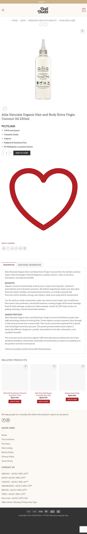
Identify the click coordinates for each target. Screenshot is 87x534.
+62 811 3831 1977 (23, 486)
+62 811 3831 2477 (19, 473)
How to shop (7, 448)
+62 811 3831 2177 (19, 482)
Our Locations (8, 439)
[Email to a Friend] (16, 248)
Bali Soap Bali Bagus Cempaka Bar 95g (43, 394)
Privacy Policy (8, 456)
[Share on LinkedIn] (25, 248)
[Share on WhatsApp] (4, 248)
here (49, 349)
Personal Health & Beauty (42, 20)
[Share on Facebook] (8, 248)
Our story (6, 443)
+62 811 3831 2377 (18, 490)
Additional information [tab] (29, 265)
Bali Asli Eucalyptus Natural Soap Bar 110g (15, 394)
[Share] (16, 520)
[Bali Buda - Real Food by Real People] (43, 10)
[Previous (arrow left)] (2, 530)
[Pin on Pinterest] (20, 248)
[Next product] (41, 24)
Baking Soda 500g (72, 393)
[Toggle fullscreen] (9, 520)
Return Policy (8, 452)
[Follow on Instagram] (8, 420)
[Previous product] (46, 24)
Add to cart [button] (15, 401)
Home (15, 20)
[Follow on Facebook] (4, 420)
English (41, 2)
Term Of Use (7, 461)
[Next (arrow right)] (9, 530)
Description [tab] (8, 265)
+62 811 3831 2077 (17, 478)
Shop (23, 20)
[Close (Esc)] (22, 520)
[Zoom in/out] (2, 520)
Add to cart (22, 153)
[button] (3, 10)
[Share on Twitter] (12, 248)
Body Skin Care (67, 20)
